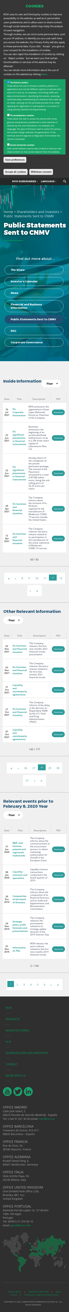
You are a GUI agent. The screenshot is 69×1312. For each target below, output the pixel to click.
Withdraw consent (41, 171)
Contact (12, 1064)
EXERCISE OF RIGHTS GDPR (47, 1295)
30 (57, 768)
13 (60, 578)
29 (49, 768)
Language (48, 181)
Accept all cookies (15, 171)
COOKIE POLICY (30, 1295)
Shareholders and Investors (27, 1053)
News (14, 293)
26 (25, 768)
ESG (13, 331)
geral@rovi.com (21, 1225)
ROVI (9, 1008)
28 (42, 767)
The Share (18, 270)
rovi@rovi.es (47, 1119)
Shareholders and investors (38, 211)
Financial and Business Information (26, 306)
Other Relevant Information (32, 611)
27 (33, 768)
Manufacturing (17, 1030)
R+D (8, 1042)
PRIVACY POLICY (14, 1292)
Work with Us (16, 1075)
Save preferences (15, 159)
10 (36, 578)
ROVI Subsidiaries (24, 181)
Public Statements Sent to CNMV (33, 319)
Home (8, 211)
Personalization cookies (22, 115)
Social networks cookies (22, 145)
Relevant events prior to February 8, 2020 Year (28, 804)
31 (27, 780)
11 (44, 578)
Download (58, 412)
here (44, 74)
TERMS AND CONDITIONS (39, 1292)
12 (53, 577)
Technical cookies (19, 82)
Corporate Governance (27, 342)
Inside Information (22, 381)
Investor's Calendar (24, 281)
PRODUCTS (13, 1019)
